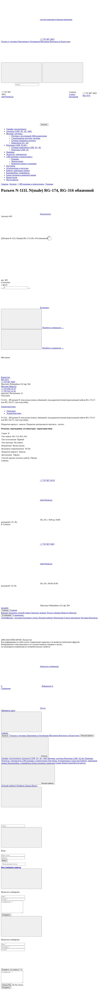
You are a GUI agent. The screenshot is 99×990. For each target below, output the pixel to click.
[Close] (21, 837)
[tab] (11, 411)
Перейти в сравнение (53, 348)
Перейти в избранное (53, 328)
